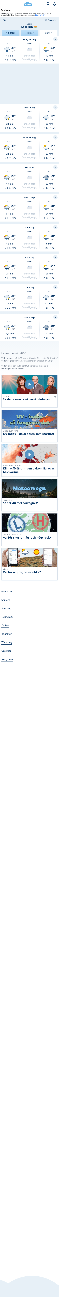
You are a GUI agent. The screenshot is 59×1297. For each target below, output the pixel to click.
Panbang (6, 608)
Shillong (5, 600)
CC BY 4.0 (51, 358)
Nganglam (7, 616)
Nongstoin (7, 659)
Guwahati (6, 591)
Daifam (5, 625)
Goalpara (6, 650)
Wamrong (6, 642)
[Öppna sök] (48, 4)
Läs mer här (40, 15)
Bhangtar (6, 633)
